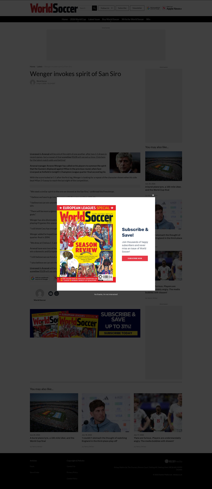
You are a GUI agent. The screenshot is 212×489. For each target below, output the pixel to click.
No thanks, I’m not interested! (106, 294)
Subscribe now (135, 258)
